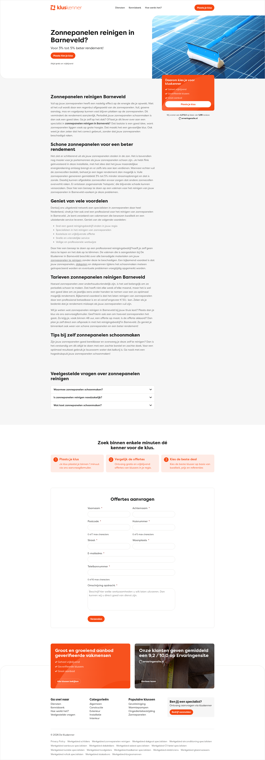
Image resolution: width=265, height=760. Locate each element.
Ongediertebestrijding (141, 711)
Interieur (95, 718)
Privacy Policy (58, 741)
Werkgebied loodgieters (99, 749)
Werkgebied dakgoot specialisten (149, 741)
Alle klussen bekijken (68, 681)
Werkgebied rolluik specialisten (67, 754)
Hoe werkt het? (153, 7)
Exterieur (95, 711)
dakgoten (82, 264)
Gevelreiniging (137, 704)
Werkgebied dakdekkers (101, 745)
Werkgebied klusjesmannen (126, 754)
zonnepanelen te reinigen (66, 260)
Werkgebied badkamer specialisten (132, 749)
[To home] (66, 7)
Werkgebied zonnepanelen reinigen (111, 741)
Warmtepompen (138, 707)
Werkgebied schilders (78, 741)
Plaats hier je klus (63, 55)
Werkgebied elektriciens (166, 749)
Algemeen (96, 704)
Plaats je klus (204, 7)
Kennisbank (135, 7)
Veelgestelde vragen (63, 714)
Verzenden (96, 618)
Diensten (120, 7)
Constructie (96, 707)
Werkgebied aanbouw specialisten (69, 745)
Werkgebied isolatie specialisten (68, 749)
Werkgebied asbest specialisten (132, 745)
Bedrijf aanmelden (181, 712)
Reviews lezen (148, 681)
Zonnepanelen (137, 714)
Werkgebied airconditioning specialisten (190, 741)
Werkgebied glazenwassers (195, 749)
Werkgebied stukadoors (97, 754)
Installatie (95, 714)
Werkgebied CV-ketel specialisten (169, 745)
